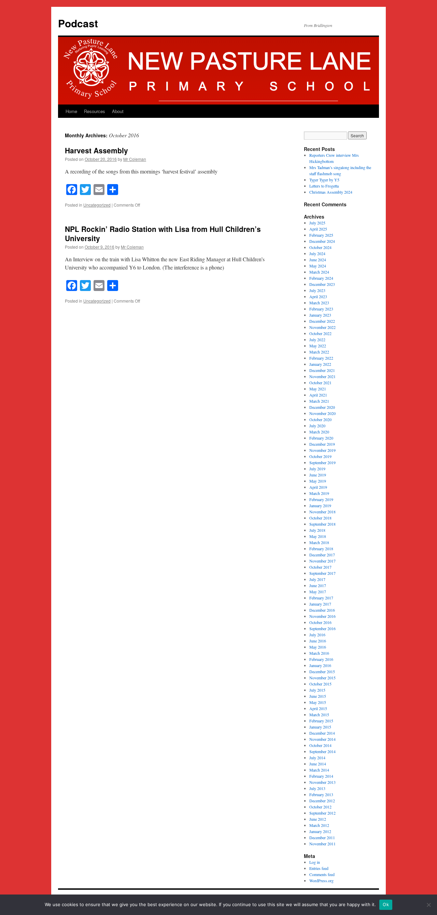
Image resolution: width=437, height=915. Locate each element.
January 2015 (320, 727)
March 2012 (319, 825)
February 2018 (321, 548)
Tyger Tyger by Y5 (324, 179)
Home (71, 111)
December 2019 (322, 444)
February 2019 (321, 499)
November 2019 (322, 450)
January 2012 (320, 831)
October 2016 (320, 622)
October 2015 (320, 684)
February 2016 (321, 659)
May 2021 (317, 388)
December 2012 (322, 800)
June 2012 (317, 819)
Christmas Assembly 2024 (330, 192)
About (118, 111)
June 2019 (317, 474)
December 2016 (322, 610)
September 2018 (322, 524)
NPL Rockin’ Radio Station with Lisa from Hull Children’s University (163, 233)
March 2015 (319, 714)
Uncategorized (97, 205)
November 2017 (322, 561)
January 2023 (320, 315)
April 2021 (318, 395)
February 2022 (321, 358)
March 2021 (319, 401)
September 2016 (322, 628)
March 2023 (319, 302)
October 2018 (320, 518)
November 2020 (322, 413)
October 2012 (320, 806)
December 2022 (322, 321)
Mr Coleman (134, 159)
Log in (314, 862)
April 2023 (318, 296)
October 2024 (320, 247)
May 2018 (317, 536)
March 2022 (319, 352)
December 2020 (322, 407)
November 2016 (322, 616)
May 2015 (317, 702)
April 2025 (318, 229)
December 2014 (322, 733)
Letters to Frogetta (324, 186)
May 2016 (317, 647)
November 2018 (322, 511)
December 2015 (322, 671)
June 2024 (317, 259)
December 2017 (322, 554)
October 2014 (320, 745)
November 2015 (322, 677)
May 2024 (317, 265)
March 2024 (319, 272)
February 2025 (321, 235)
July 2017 (317, 579)
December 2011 (322, 837)
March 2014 (319, 770)
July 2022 (317, 339)
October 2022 (320, 333)
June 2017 (317, 585)
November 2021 (322, 376)
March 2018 (319, 542)
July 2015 (317, 690)
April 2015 (318, 708)
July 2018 (317, 530)
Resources (94, 111)
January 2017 (320, 604)
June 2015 (317, 696)
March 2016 (319, 653)
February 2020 (321, 438)
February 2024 (321, 278)
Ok (386, 904)
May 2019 (317, 481)
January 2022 (320, 364)
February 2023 (321, 308)
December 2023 (322, 284)
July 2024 (317, 253)
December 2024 (322, 241)
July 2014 (317, 757)
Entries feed (318, 868)
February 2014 (321, 776)
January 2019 (320, 505)
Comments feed (322, 874)
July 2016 (317, 634)
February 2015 (321, 720)
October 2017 (320, 567)
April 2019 (318, 487)
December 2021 (322, 370)
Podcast (78, 23)
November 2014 (322, 739)
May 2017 (317, 591)
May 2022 (317, 345)
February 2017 (321, 597)
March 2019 (319, 493)
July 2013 (317, 788)
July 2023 (317, 290)
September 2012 (322, 813)
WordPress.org (321, 880)
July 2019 (317, 468)
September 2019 (322, 462)
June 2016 (317, 640)
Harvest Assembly (96, 150)
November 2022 (322, 327)
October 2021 (320, 382)
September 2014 (322, 751)
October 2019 (320, 456)
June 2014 (317, 763)
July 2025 (317, 222)
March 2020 (319, 431)
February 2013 (321, 794)
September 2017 (322, 573)
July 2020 (317, 425)
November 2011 (322, 843)
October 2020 (320, 419)
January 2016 (320, 665)
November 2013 (322, 782)
